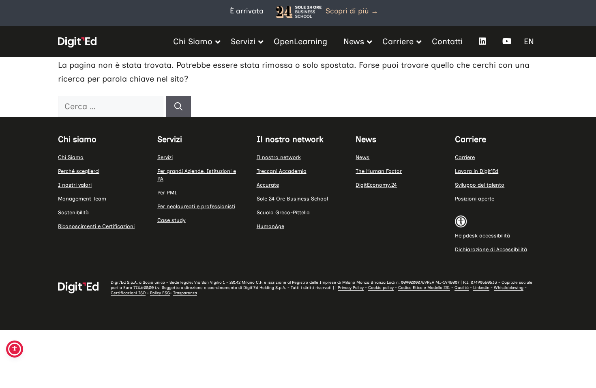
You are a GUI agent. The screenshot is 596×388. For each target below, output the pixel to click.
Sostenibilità (73, 212)
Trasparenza (185, 292)
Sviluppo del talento (479, 185)
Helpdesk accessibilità (482, 236)
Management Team (82, 199)
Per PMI (167, 193)
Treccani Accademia (282, 171)
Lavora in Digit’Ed (476, 171)
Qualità (462, 287)
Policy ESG (160, 292)
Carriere (465, 157)
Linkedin (481, 287)
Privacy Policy (351, 287)
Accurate (268, 185)
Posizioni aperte (474, 199)
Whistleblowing (508, 287)
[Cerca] (178, 106)
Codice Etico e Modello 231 (424, 287)
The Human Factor (379, 171)
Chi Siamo (71, 157)
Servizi (165, 157)
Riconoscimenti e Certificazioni (96, 226)
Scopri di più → (352, 10)
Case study (171, 220)
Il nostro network (279, 157)
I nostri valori (75, 185)
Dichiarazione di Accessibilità (491, 249)
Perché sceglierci (78, 171)
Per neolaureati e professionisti (196, 206)
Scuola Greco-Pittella (283, 212)
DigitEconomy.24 (376, 185)
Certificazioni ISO (128, 292)
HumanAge (270, 226)
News (362, 157)
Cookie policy (381, 287)
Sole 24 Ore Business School (292, 199)
